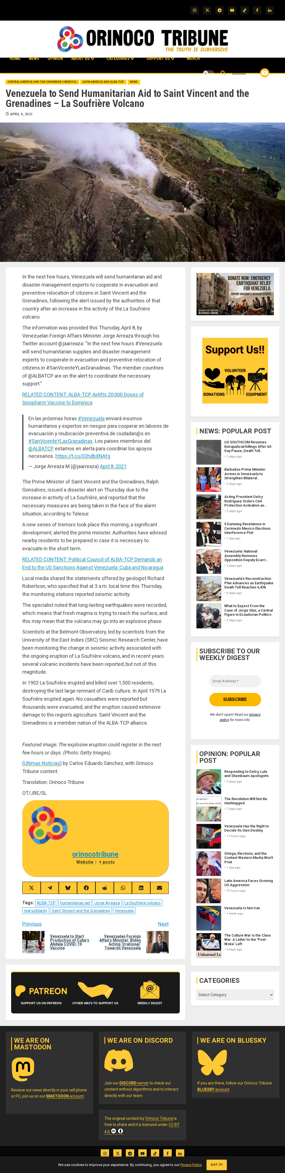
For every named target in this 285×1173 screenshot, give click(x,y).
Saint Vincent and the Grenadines (81, 910)
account (65, 1096)
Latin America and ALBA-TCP (103, 81)
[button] (223, 73)
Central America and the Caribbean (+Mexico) (42, 81)
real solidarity (35, 910)
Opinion (55, 58)
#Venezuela (91, 418)
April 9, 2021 (21, 114)
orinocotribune (95, 854)
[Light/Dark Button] (208, 73)
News (34, 58)
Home (15, 58)
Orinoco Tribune (159, 1118)
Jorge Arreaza (107, 903)
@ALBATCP (41, 448)
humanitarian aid (75, 903)
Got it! (217, 1165)
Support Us (158, 58)
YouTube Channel (255, 73)
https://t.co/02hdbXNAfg (82, 456)
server (134, 1083)
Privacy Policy (191, 1165)
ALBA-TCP (46, 903)
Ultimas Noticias (42, 763)
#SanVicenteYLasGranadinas (60, 441)
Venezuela (124, 910)
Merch (193, 58)
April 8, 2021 (113, 466)
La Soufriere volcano (142, 903)
